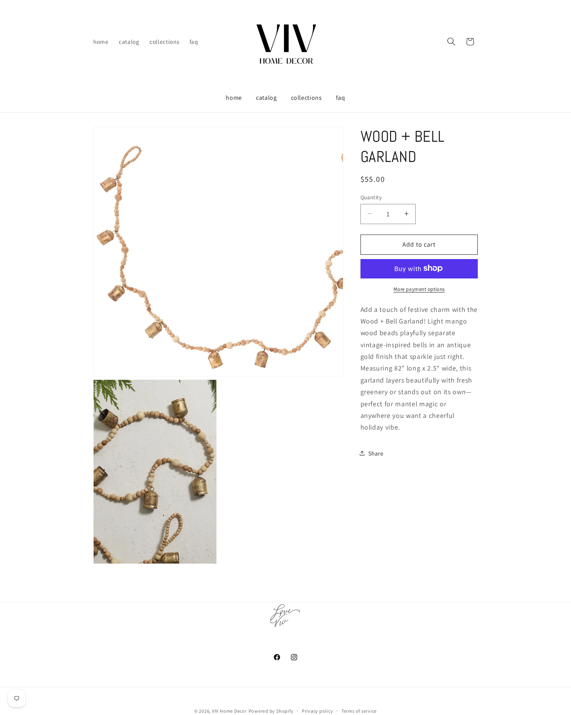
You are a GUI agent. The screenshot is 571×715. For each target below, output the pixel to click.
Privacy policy (317, 711)
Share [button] (376, 453)
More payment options (419, 288)
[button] (451, 41)
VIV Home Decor (229, 711)
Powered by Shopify (271, 711)
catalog (266, 98)
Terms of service (359, 711)
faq (340, 98)
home (234, 98)
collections (306, 98)
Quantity (371, 196)
